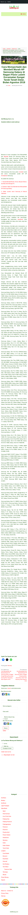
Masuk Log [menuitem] (3, 1)
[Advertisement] (14, 32)
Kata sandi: (6, 711)
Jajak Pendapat (5, 805)
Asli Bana (3, 797)
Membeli (6, 156)
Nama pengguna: (7, 706)
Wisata (4, 874)
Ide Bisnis (3, 803)
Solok (4, 843)
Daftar (4, 730)
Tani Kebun (5, 866)
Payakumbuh (6, 832)
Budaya (3, 800)
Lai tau (5, 743)
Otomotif (5, 861)
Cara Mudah (6, 853)
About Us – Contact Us (7, 890)
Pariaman (5, 827)
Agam (4, 811)
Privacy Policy (4, 893)
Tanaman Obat (8, 869)
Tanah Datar (6, 848)
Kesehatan (5, 858)
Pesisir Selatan (6, 835)
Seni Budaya (6, 864)
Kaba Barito (4, 808)
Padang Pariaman (7, 821)
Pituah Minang (4, 877)
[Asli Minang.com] (14, 7)
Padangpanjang (7, 824)
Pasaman (5, 829)
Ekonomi (5, 856)
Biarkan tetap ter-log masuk (9, 718)
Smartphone (4, 175)
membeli (21, 172)
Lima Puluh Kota (7, 816)
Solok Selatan (6, 845)
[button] (3, 694)
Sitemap (3, 896)
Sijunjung (5, 840)
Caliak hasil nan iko (6, 752)
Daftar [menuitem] (9, 1)
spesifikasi (20, 219)
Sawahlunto (6, 837)
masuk (9, 688)
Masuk (6, 728)
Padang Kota (6, 819)
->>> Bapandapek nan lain (8, 755)
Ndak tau (6, 746)
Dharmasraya (6, 813)
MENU (24, 14)
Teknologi (9, 665)
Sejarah (3, 880)
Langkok (3, 850)
